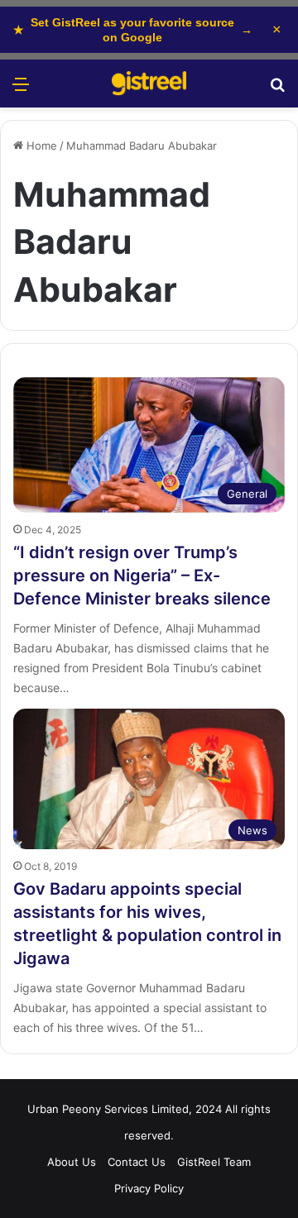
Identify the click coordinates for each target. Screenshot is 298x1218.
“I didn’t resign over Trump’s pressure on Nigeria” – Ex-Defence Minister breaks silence (142, 575)
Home (40, 145)
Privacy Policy (149, 1188)
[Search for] (277, 89)
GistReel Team (214, 1161)
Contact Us (137, 1161)
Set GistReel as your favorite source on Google (132, 30)
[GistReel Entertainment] (149, 83)
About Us (71, 1161)
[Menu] (20, 89)
